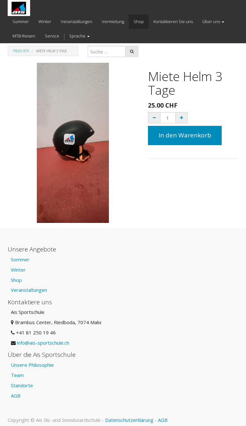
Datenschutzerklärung (129, 420)
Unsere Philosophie (32, 365)
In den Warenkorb (185, 135)
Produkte (21, 51)
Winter (18, 269)
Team (17, 375)
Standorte (22, 385)
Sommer (20, 259)
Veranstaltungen (29, 290)
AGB (15, 395)
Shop (16, 280)
